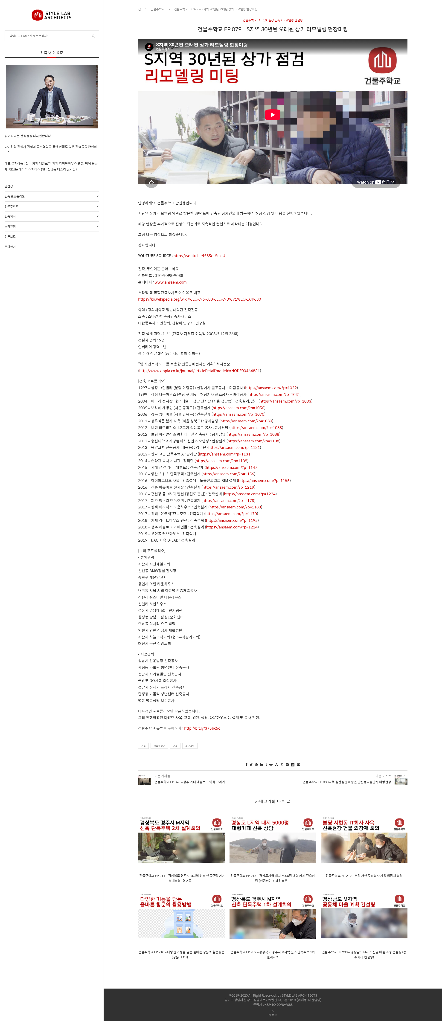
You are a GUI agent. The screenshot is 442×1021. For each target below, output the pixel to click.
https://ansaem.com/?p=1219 (228, 487)
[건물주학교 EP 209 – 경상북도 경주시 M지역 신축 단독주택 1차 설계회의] (273, 917)
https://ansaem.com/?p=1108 (253, 441)
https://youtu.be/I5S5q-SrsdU (199, 255)
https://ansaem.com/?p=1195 (232, 520)
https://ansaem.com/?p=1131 (224, 454)
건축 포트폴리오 (15, 196)
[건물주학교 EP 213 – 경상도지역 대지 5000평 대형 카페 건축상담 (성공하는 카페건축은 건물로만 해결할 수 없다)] (273, 840)
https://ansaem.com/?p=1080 (246, 421)
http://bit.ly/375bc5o (202, 728)
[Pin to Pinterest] (256, 764)
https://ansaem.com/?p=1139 (221, 461)
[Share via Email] (298, 764)
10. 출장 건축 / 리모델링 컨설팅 (283, 20)
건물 (143, 746)
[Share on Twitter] (251, 764)
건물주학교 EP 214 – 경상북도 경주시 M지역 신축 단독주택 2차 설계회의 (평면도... (181, 878)
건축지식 (10, 216)
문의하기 (10, 246)
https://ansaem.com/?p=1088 (256, 427)
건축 (175, 746)
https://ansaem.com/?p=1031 (274, 394)
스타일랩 (10, 226)
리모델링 (190, 746)
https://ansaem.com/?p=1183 (235, 507)
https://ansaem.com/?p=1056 (238, 408)
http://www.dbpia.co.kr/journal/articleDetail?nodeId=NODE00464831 (199, 371)
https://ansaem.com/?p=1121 (234, 447)
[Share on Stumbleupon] (276, 764)
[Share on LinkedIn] (261, 764)
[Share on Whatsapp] (282, 764)
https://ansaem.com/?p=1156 (228, 474)
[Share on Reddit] (271, 764)
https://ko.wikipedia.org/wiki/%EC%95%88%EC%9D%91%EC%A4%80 (199, 299)
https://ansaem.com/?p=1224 (250, 494)
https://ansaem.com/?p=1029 (271, 388)
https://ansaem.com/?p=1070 (238, 414)
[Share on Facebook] (246, 764)
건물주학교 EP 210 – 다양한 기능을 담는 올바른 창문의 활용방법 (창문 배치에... (181, 954)
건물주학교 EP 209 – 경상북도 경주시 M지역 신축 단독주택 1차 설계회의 (272, 954)
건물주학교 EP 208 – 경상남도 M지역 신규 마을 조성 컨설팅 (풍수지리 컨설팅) (364, 954)
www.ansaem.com (171, 282)
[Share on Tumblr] (266, 764)
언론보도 (10, 236)
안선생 (9, 186)
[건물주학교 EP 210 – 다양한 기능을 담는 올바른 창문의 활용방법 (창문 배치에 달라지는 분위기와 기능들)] (181, 917)
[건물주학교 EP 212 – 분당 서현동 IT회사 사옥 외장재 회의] (364, 840)
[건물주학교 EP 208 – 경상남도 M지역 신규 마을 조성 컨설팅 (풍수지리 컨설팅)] (364, 917)
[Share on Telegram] (287, 764)
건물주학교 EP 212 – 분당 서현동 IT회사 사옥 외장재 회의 (364, 875)
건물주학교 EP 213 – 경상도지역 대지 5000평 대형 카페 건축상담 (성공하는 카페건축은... (272, 878)
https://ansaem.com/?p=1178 (228, 500)
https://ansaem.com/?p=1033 (285, 401)
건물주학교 (11, 206)
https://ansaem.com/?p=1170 (231, 513)
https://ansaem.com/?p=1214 (232, 527)
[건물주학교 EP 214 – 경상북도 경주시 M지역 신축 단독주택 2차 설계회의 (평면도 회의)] (181, 840)
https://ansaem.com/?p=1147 (231, 467)
